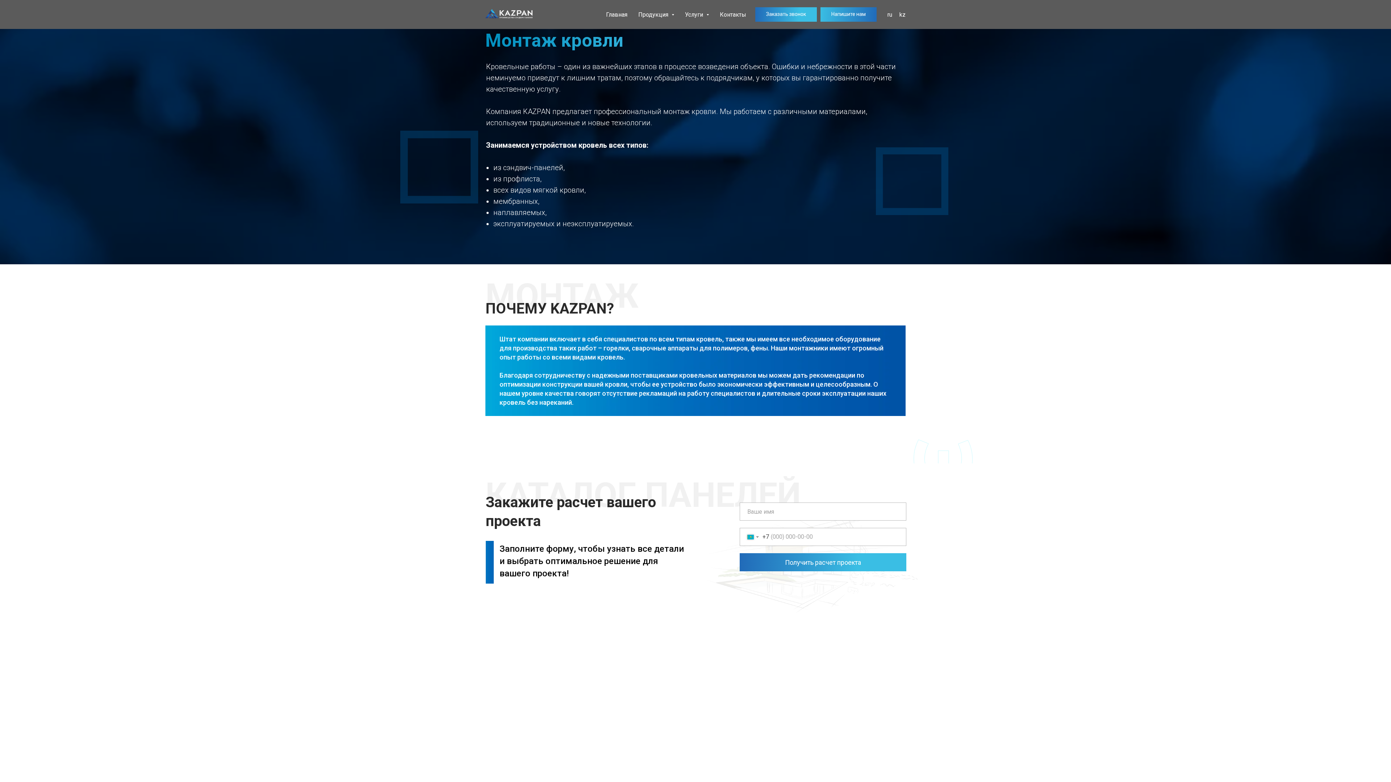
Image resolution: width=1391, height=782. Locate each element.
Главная (616, 14)
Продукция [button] (654, 14)
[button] (786, 14)
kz (902, 14)
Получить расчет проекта (823, 562)
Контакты (733, 14)
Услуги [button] (695, 14)
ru (889, 14)
